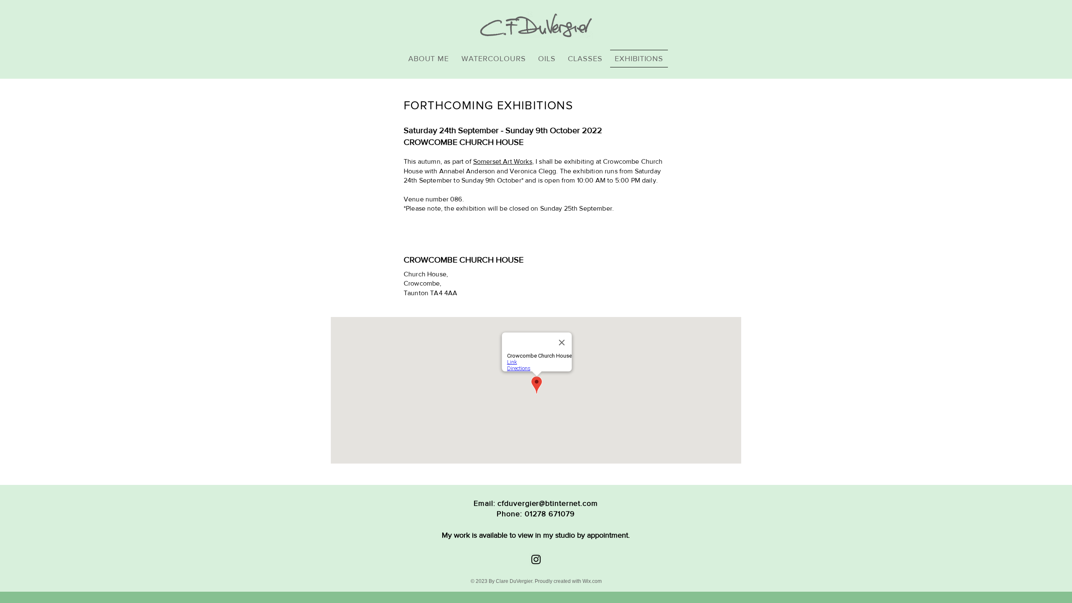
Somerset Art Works (502, 161)
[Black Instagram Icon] (536, 559)
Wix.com (592, 581)
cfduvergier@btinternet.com (547, 503)
